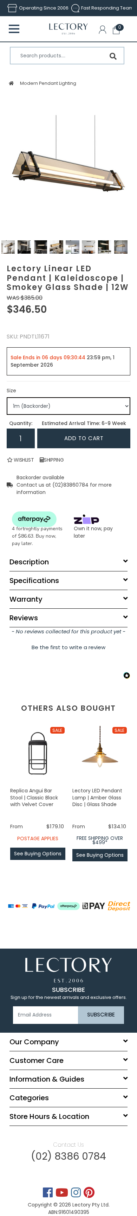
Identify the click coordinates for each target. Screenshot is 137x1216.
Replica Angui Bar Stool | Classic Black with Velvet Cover (34, 797)
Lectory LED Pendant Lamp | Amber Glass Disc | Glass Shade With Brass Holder (97, 801)
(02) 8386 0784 (68, 1156)
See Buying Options (37, 853)
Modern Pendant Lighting (48, 83)
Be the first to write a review (68, 647)
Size (11, 390)
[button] (104, 31)
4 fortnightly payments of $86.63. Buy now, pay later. (37, 536)
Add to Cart (84, 438)
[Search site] (113, 56)
